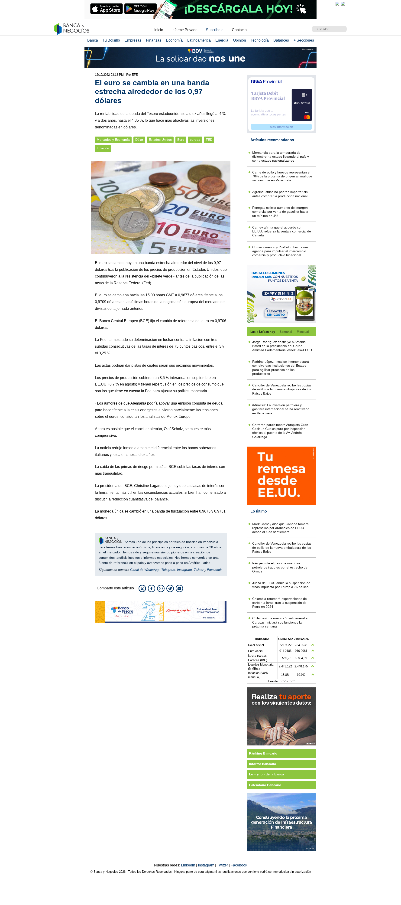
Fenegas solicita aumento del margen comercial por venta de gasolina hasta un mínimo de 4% (280, 212)
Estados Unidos (160, 139)
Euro (180, 139)
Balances (281, 40)
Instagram (184, 570)
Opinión (239, 40)
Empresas (133, 40)
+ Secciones (304, 40)
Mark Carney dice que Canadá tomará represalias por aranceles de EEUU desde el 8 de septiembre (280, 528)
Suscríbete (214, 30)
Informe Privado (184, 30)
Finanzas (153, 40)
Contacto (239, 30)
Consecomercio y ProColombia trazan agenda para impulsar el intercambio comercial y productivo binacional (280, 251)
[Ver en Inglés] (337, 4)
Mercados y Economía (113, 139)
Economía (174, 40)
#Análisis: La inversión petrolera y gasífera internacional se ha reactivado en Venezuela (280, 409)
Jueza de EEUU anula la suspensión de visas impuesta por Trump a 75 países (281, 585)
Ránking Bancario (263, 753)
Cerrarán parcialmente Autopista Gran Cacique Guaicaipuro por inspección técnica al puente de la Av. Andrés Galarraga (280, 431)
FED (209, 139)
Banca (92, 40)
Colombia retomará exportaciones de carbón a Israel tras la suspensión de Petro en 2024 (279, 603)
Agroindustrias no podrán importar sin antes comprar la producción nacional (280, 194)
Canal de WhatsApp (144, 570)
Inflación (103, 148)
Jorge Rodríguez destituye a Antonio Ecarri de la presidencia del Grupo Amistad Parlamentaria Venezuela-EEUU (282, 346)
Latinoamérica (199, 40)
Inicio (158, 30)
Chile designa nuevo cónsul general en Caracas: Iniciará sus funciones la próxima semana (280, 622)
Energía (221, 40)
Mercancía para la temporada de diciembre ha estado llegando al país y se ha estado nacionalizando (280, 157)
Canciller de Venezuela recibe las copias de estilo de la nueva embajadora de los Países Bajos (281, 389)
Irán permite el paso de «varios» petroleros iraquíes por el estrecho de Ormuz (279, 567)
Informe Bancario (262, 764)
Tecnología (260, 40)
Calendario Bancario (265, 785)
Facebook (214, 570)
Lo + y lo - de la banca (266, 774)
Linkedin (188, 865)
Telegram (168, 570)
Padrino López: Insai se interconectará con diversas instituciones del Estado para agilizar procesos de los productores (280, 368)
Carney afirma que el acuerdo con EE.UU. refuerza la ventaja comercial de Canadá (281, 231)
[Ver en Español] (343, 4)
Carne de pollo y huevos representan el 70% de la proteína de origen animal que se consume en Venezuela (282, 176)
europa (195, 139)
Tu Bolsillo (111, 40)
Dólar (139, 139)
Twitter (199, 570)
